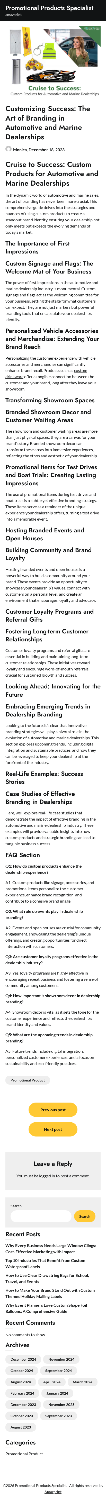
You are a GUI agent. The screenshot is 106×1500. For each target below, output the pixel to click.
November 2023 (61, 1404)
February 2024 (22, 1393)
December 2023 (23, 1404)
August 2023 (21, 1427)
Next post (53, 1129)
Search (16, 1206)
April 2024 (51, 1382)
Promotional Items (30, 466)
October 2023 (22, 1416)
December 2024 (23, 1359)
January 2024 (57, 1393)
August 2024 (21, 1382)
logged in (47, 1175)
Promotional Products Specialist (49, 8)
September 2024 (58, 1370)
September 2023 (58, 1416)
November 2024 (61, 1359)
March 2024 (82, 1382)
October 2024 (22, 1370)
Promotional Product (28, 1080)
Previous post (53, 1109)
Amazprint (53, 1491)
